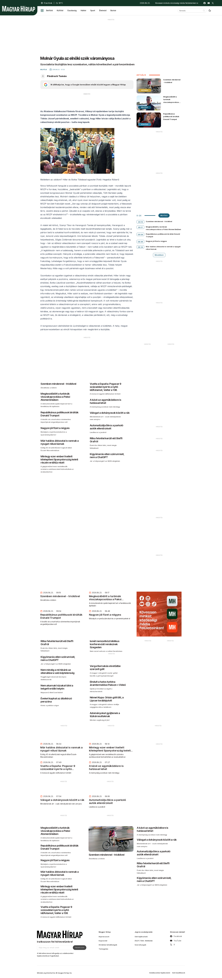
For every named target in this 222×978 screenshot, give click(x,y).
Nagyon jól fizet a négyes (156, 241)
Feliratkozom (79, 947)
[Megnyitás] (42, 10)
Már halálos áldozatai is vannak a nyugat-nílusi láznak (163, 248)
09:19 (140, 222)
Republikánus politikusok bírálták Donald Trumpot (171, 116)
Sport (92, 10)
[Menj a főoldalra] (18, 8)
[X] (213, 3)
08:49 (140, 242)
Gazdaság (72, 10)
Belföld (49, 10)
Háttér (83, 10)
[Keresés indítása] (204, 10)
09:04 (140, 234)
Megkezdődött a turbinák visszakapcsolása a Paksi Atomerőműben (172, 101)
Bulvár (113, 10)
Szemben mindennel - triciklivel (171, 81)
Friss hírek (48, 3)
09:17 (140, 227)
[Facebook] (204, 3)
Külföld (60, 10)
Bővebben (159, 255)
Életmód (102, 10)
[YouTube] (209, 3)
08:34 (140, 247)
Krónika (144, 90)
